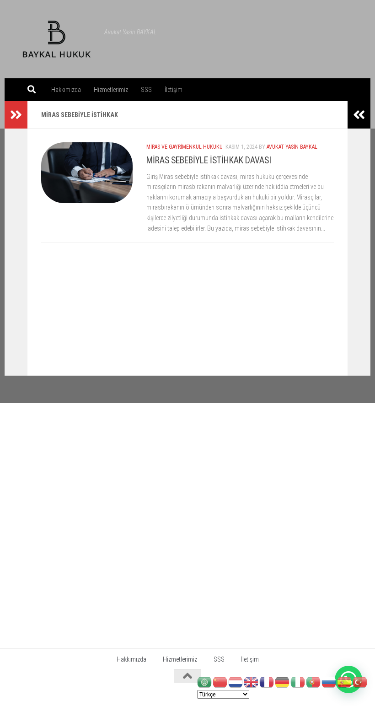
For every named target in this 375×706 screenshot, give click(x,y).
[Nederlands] (236, 681)
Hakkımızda (66, 89)
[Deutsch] (282, 681)
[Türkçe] (360, 681)
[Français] (267, 681)
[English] (251, 681)
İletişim (173, 89)
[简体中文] (220, 681)
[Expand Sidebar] (16, 115)
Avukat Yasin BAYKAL (292, 147)
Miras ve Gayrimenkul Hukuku (184, 147)
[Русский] (329, 681)
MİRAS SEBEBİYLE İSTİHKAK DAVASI (208, 160)
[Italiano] (298, 681)
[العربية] (205, 681)
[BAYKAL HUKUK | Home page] (56, 39)
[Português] (313, 681)
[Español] (345, 681)
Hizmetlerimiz (111, 89)
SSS (146, 89)
